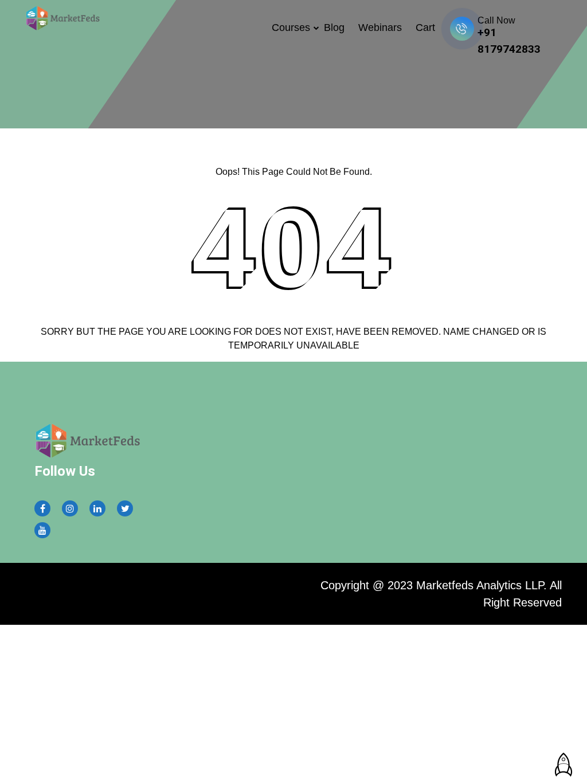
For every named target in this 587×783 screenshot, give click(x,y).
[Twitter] (125, 508)
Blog (334, 27)
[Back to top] (561, 760)
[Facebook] (42, 508)
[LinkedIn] (97, 508)
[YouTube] (42, 530)
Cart (425, 27)
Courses (291, 27)
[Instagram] (70, 508)
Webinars (380, 27)
